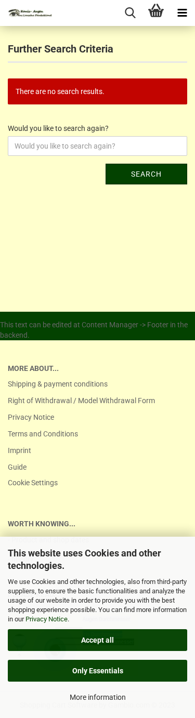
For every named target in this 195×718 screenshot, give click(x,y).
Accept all (97, 640)
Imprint (19, 450)
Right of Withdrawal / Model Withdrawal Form (81, 400)
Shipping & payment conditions (58, 384)
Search (146, 174)
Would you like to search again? (58, 128)
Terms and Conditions (43, 434)
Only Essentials (97, 671)
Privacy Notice (46, 619)
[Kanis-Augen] (26, 13)
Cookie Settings (33, 482)
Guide (17, 467)
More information (98, 697)
